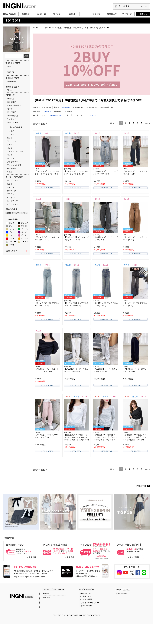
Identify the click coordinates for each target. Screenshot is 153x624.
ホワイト (12, 223)
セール (9, 109)
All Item (10, 90)
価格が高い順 (92, 107)
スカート (10, 145)
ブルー (11, 232)
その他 (9, 172)
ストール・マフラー (15, 151)
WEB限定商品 (12, 116)
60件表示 (68, 111)
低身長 (9, 184)
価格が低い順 (78, 107)
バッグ (9, 155)
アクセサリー (12, 162)
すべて (44, 115)
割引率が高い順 (107, 107)
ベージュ (12, 229)
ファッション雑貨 (14, 165)
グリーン (24, 229)
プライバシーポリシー (90, 603)
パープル (24, 232)
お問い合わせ (86, 606)
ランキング (11, 119)
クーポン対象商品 (14, 105)
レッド (11, 238)
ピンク (23, 235)
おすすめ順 (46, 107)
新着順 (56, 107)
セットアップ (12, 201)
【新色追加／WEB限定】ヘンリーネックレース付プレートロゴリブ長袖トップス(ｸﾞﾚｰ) (105, 437)
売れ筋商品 (11, 112)
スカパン (10, 187)
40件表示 (58, 111)
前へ (112, 123)
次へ (148, 123)
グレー (11, 226)
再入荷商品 (11, 102)
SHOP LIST (122, 593)
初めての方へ (86, 593)
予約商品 (10, 99)
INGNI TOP (37, 28)
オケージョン (12, 204)
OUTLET (10, 72)
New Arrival (11, 82)
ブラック (24, 223)
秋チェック (11, 191)
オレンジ (24, 238)
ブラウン (10, 194)
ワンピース (11, 141)
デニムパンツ (12, 180)
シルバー (12, 242)
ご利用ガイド (86, 596)
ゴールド (24, 242)
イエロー (12, 235)
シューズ (10, 158)
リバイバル (11, 198)
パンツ (9, 148)
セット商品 (11, 168)
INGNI (9, 67)
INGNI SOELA (12, 123)
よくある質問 (86, 599)
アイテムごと (80, 115)
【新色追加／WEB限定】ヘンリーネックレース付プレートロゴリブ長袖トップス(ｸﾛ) (135, 437)
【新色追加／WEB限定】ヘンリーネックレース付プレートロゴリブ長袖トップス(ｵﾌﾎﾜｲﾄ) (76, 437)
